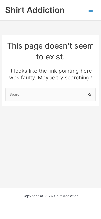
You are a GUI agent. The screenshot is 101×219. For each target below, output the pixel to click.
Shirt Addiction (34, 10)
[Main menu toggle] (91, 10)
